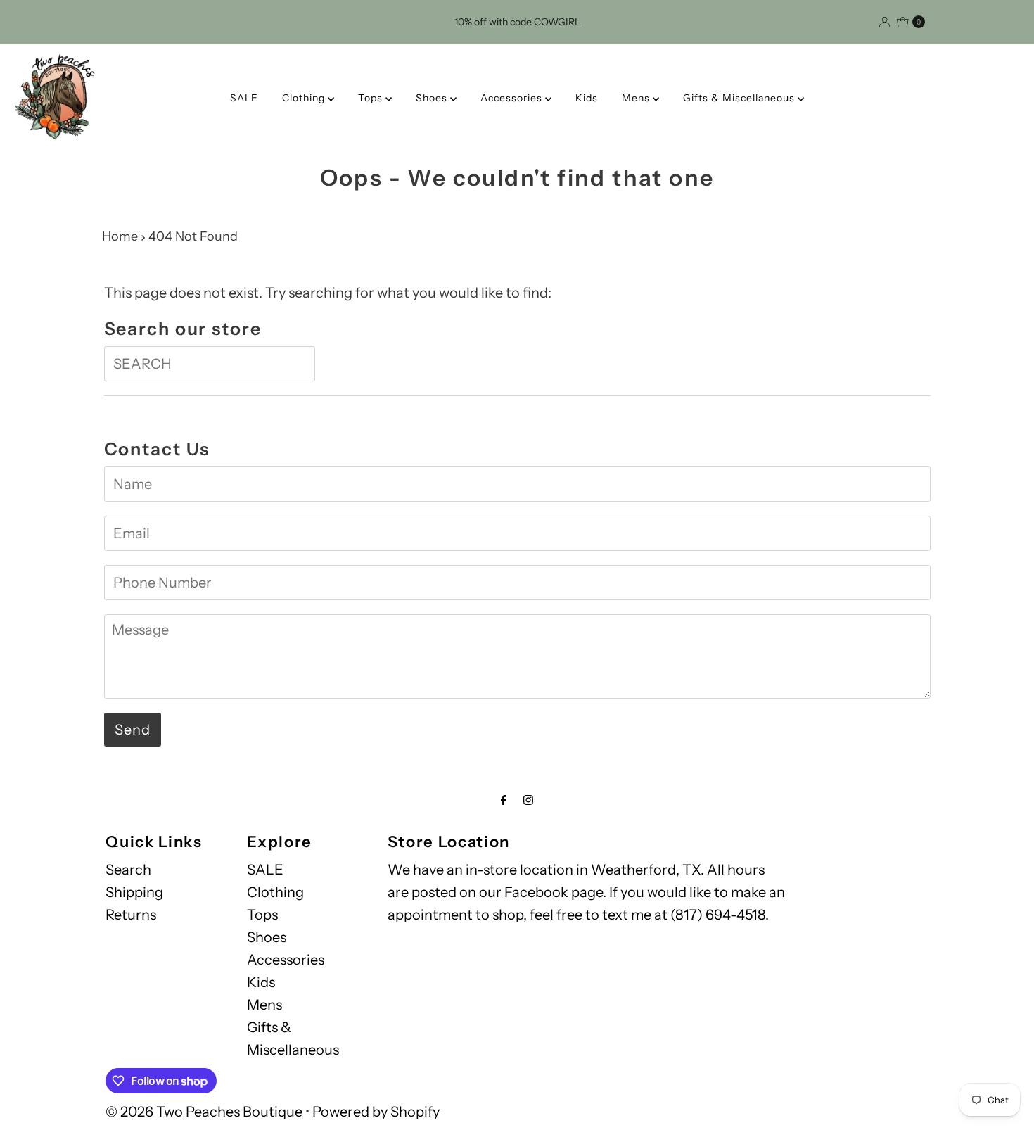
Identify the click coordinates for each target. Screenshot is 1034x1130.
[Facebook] (503, 800)
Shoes (433, 97)
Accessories (512, 97)
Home (120, 236)
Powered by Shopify (376, 1111)
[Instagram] (528, 800)
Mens (637, 97)
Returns (131, 914)
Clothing (305, 97)
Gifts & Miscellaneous (740, 97)
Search (128, 869)
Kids (586, 97)
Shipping (134, 892)
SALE (244, 97)
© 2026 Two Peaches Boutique (204, 1111)
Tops (371, 97)
